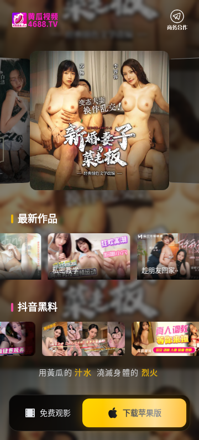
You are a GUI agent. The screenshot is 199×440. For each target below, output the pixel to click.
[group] (99, 256)
